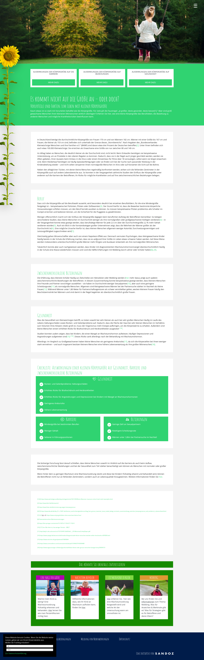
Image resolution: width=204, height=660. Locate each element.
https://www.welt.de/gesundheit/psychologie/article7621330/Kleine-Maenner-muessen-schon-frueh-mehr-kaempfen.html (77, 499)
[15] (68, 336)
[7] (72, 231)
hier (127, 278)
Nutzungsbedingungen (60, 639)
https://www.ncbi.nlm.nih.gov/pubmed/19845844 (54, 539)
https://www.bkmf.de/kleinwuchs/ (49, 503)
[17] (125, 341)
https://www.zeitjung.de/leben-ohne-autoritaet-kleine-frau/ (64, 515)
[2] (137, 145)
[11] (53, 286)
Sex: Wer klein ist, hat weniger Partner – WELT (56, 527)
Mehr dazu (53, 82)
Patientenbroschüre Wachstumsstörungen (51, 519)
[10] (129, 283)
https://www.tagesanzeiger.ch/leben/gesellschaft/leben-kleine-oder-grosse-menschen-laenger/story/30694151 (72, 547)
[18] (153, 344)
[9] (155, 250)
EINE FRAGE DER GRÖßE (50, 577)
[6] (52, 228)
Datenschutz (124, 639)
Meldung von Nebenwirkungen (95, 639)
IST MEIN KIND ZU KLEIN (119, 577)
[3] (101, 206)
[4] (161, 219)
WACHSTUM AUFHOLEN (84, 577)
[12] (45, 289)
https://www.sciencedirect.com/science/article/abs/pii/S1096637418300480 (62, 543)
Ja (8, 646)
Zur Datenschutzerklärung (15, 653)
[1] (155, 111)
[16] (72, 336)
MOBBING (154, 577)
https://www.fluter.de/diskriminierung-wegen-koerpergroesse (57, 507)
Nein (9, 650)
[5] (55, 225)
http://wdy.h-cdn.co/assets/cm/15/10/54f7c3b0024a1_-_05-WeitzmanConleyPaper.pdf (65, 531)
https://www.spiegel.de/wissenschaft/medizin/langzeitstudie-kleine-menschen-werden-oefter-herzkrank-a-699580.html (75, 535)
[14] (121, 328)
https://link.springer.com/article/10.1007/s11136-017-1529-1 (57, 523)
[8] (152, 250)
